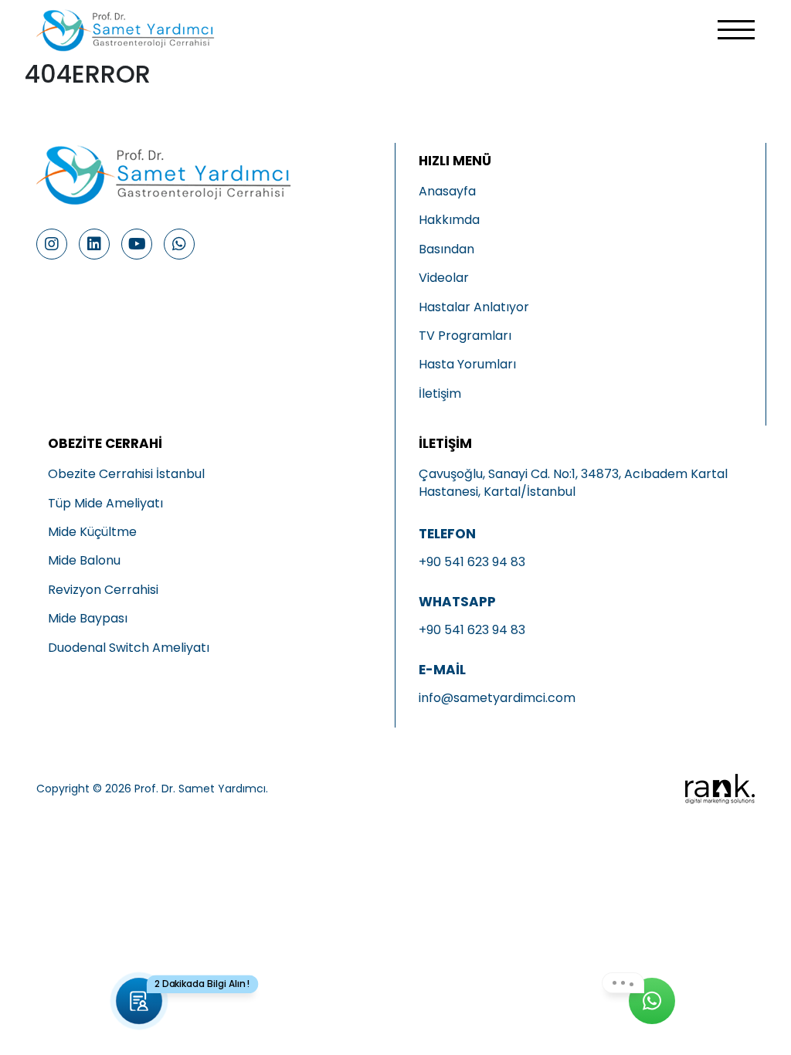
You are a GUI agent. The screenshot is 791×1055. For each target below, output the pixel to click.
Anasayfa (447, 191)
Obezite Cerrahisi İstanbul (126, 474)
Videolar (444, 278)
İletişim (440, 393)
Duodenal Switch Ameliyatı (128, 647)
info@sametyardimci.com (497, 698)
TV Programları (465, 335)
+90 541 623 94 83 (472, 562)
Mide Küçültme (92, 532)
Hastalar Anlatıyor (474, 307)
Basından (446, 249)
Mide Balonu (84, 560)
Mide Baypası (87, 618)
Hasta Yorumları (467, 364)
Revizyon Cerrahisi (103, 590)
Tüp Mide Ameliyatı (105, 503)
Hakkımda (449, 220)
